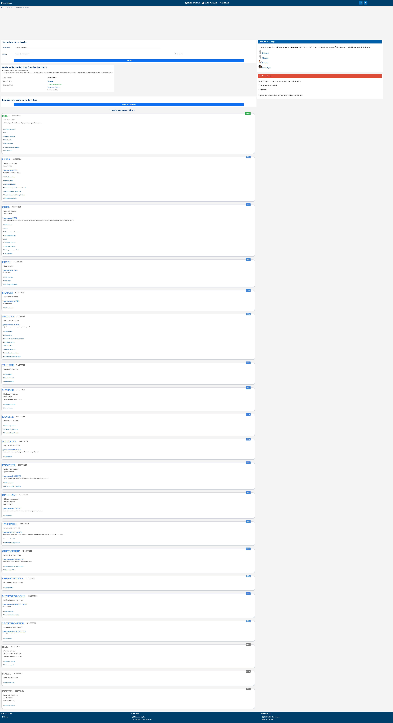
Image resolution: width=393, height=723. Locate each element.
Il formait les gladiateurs (11, 429)
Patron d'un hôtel (9, 378)
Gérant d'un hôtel (9, 381)
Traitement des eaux (10, 242)
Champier (265, 58)
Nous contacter (269, 719)
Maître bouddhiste (9, 177)
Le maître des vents (9, 129)
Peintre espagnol (9, 665)
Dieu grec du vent (9, 682)
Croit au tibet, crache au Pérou (12, 191)
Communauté (211, 3)
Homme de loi (8, 335)
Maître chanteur (8, 308)
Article (225, 3)
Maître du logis (8, 277)
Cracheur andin (8, 180)
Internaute (265, 53)
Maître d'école (8, 456)
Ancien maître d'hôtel (10, 539)
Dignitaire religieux (9, 184)
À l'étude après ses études (11, 353)
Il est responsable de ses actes (12, 356)
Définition (6, 48)
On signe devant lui (9, 349)
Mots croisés (193, 3)
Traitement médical (9, 246)
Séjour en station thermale (11, 232)
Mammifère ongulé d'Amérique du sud (15, 187)
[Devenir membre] (361, 2)
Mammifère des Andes (10, 198)
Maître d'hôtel (8, 374)
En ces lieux (7, 280)
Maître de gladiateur (10, 425)
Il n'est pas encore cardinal (11, 250)
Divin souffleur (8, 143)
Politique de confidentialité (143, 719)
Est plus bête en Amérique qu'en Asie (14, 195)
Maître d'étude (8, 331)
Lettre (4, 54)
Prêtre (6, 228)
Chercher (129, 60)
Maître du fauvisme (9, 404)
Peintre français (8, 408)
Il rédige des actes (9, 342)
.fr (6, 3)
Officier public (8, 346)
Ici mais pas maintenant (10, 284)
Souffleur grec (8, 150)
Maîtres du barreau (9, 705)
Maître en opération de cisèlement (13, 566)
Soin (5, 239)
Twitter (6, 717)
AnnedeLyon (266, 68)
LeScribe (265, 63)
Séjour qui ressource (10, 235)
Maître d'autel (8, 225)
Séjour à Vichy (8, 253)
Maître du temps (8, 611)
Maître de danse (8, 587)
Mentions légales (139, 717)
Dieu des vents (8, 133)
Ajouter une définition (129, 104)
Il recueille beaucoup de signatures (14, 338)
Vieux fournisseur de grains (11, 147)
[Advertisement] (196, 23)
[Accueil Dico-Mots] (1, 7)
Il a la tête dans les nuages (11, 614)
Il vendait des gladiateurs (11, 433)
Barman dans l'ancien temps (12, 542)
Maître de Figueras (9, 661)
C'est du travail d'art (9, 570)
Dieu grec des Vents (9, 136)
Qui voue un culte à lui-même (12, 486)
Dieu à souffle (8, 140)
